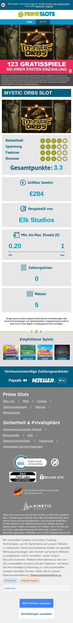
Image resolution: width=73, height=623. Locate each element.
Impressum (46, 441)
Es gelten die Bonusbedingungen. (28, 84)
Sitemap (40, 407)
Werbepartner (11, 412)
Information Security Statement (23, 446)
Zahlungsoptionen (15, 407)
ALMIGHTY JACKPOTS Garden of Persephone (10, 358)
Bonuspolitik (11, 435)
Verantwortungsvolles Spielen (22, 429)
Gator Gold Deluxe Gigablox (28, 358)
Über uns (8, 401)
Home (29, 22)
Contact (42, 401)
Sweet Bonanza (45, 358)
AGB (30, 435)
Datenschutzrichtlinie (17, 441)
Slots (43, 22)
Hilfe (26, 401)
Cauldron (62, 358)
